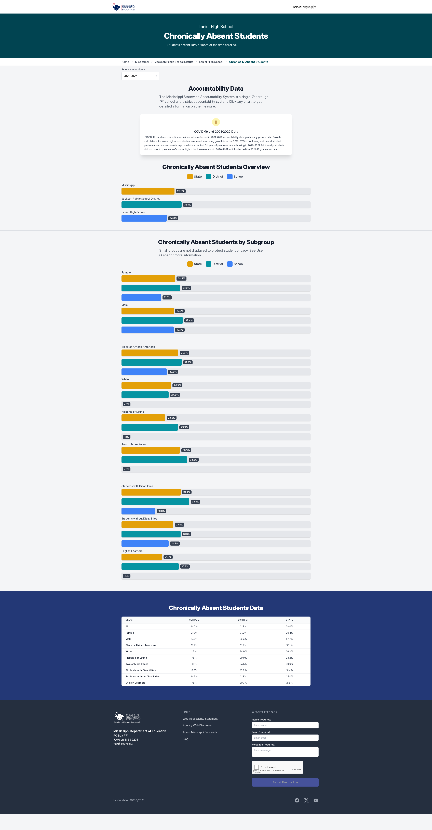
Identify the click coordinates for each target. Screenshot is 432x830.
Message (263, 744)
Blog (185, 739)
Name (261, 719)
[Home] (123, 7)
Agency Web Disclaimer (197, 725)
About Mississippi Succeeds (200, 732)
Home (125, 62)
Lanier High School (211, 62)
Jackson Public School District (174, 62)
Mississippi (142, 62)
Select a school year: (134, 69)
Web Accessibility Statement (200, 718)
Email (261, 732)
